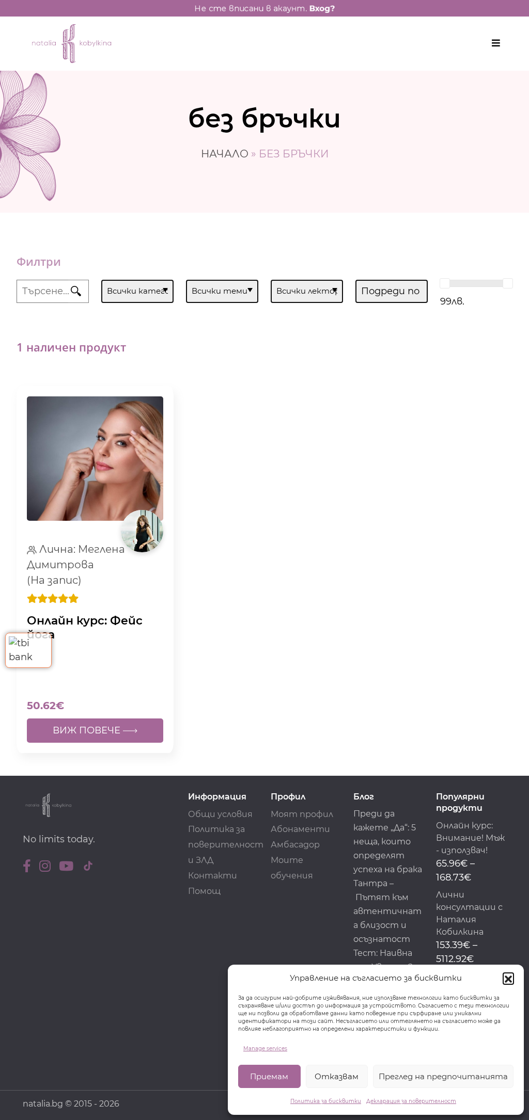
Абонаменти (300, 829)
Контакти (212, 876)
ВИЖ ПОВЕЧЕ (88, 730)
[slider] (445, 283)
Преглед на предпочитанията (443, 1076)
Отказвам (337, 1076)
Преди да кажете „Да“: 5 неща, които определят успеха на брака (387, 841)
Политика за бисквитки (325, 1101)
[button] (508, 978)
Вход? (322, 8)
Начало (224, 154)
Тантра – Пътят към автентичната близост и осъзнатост (387, 911)
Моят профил (302, 814)
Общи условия (220, 814)
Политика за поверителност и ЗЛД (225, 844)
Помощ (204, 891)
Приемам (269, 1076)
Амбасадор (295, 845)
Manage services (265, 1048)
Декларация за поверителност (411, 1101)
